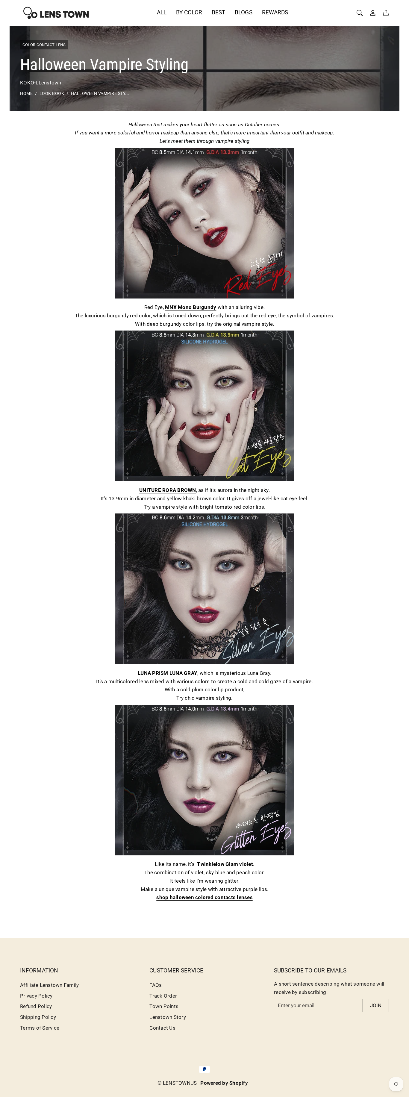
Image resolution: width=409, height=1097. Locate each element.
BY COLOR (189, 12)
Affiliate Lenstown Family (49, 985)
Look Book (52, 93)
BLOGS (243, 12)
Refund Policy (36, 1006)
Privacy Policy (36, 996)
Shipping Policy (38, 1017)
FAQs (155, 985)
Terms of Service (39, 1028)
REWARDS (275, 12)
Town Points (163, 1006)
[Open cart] (386, 12)
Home (26, 93)
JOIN (375, 1005)
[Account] (372, 12)
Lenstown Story (167, 1017)
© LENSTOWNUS (177, 1083)
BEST (218, 12)
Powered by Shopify (224, 1083)
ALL (161, 12)
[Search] (359, 12)
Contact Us (162, 1028)
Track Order (163, 996)
